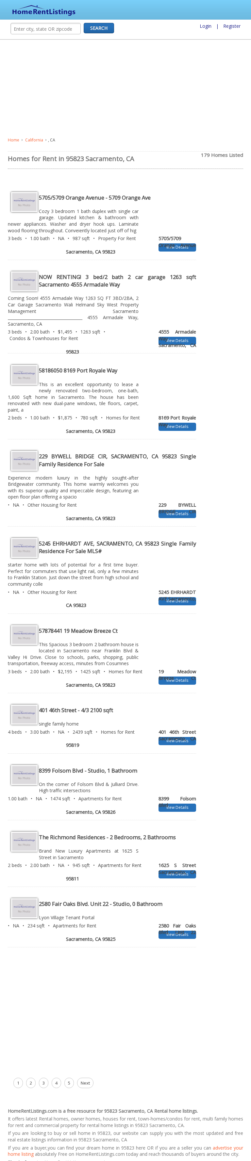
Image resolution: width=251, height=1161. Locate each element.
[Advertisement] (125, 88)
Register (232, 26)
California (34, 140)
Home (13, 140)
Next (85, 1076)
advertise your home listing (37, 1148)
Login (205, 26)
